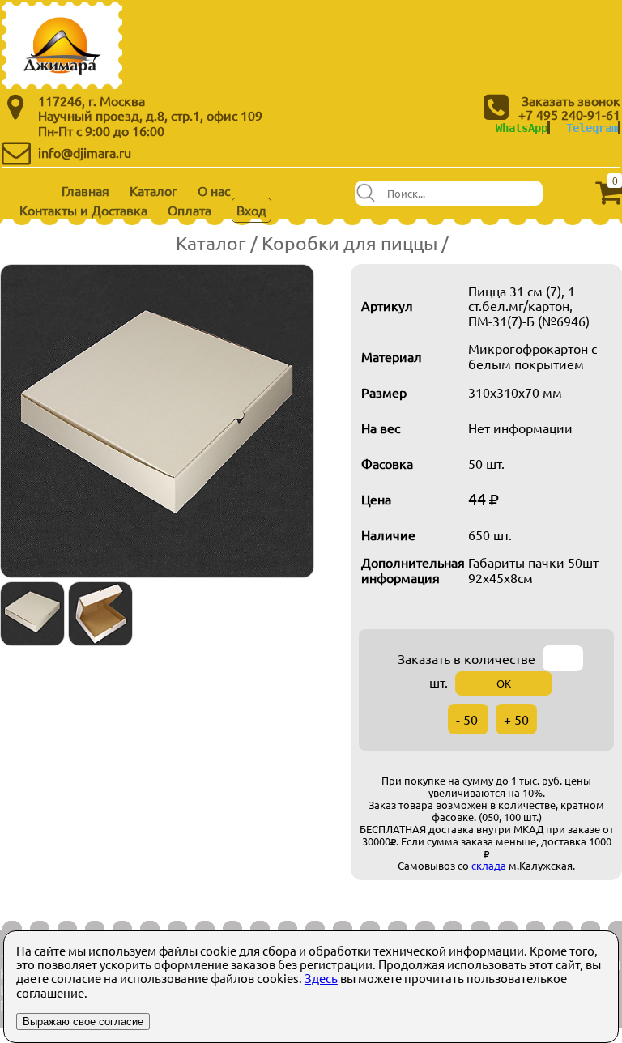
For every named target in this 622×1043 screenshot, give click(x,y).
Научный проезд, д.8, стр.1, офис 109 (150, 115)
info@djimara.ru (84, 152)
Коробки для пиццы (349, 242)
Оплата (189, 210)
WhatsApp (521, 127)
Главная (85, 190)
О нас (214, 190)
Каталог (153, 190)
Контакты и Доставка (83, 210)
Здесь (321, 978)
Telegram (592, 127)
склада (488, 865)
